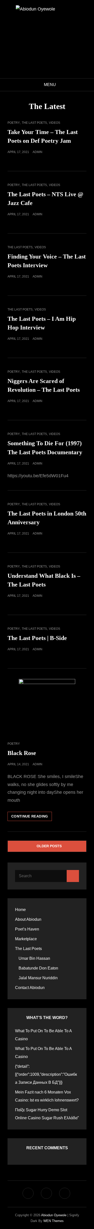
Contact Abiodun (30, 988)
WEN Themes (53, 1221)
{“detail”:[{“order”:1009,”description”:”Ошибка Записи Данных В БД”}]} (46, 1074)
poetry (14, 122)
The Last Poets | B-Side (37, 638)
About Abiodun (28, 919)
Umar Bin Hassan (34, 958)
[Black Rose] (47, 707)
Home (20, 910)
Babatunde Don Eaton (38, 968)
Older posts (49, 846)
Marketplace (26, 939)
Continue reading (31, 817)
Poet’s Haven (27, 929)
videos (54, 122)
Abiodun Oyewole (53, 1215)
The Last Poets (34, 122)
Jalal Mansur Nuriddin (38, 978)
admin (37, 152)
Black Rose (22, 753)
